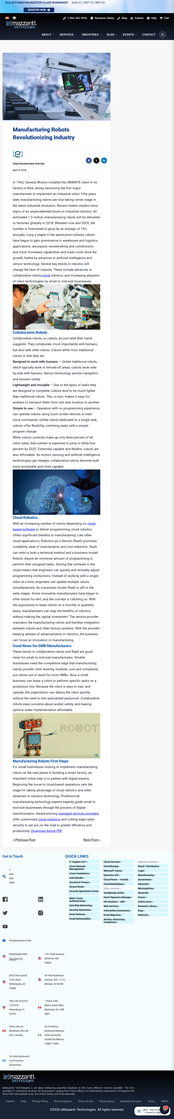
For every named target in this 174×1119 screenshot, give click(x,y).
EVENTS (128, 34)
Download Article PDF (46, 831)
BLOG (111, 34)
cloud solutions (49, 819)
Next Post (90, 840)
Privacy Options (63, 1101)
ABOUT (46, 34)
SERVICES (66, 34)
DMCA (164, 1101)
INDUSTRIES (90, 34)
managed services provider (77, 814)
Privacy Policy (40, 1101)
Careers (10, 1101)
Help (23, 1101)
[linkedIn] (104, 160)
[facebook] (89, 160)
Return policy (106, 1101)
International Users (131, 1101)
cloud (46, 275)
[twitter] (96, 160)
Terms (151, 1101)
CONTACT (149, 34)
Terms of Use (85, 1101)
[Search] (162, 34)
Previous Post (25, 840)
